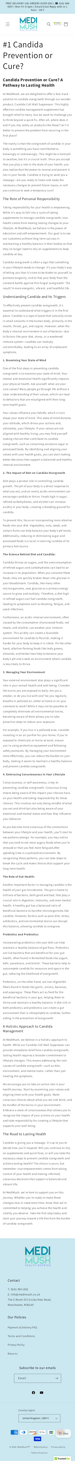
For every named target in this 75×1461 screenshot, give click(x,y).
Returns (13, 1353)
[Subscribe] (56, 1378)
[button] (7, 24)
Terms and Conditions (21, 1336)
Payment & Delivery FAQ (22, 1327)
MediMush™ (24, 1446)
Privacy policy (58, 1447)
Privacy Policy (16, 1344)
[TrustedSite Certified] (58, 23)
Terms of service (39, 1452)
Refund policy (41, 1447)
